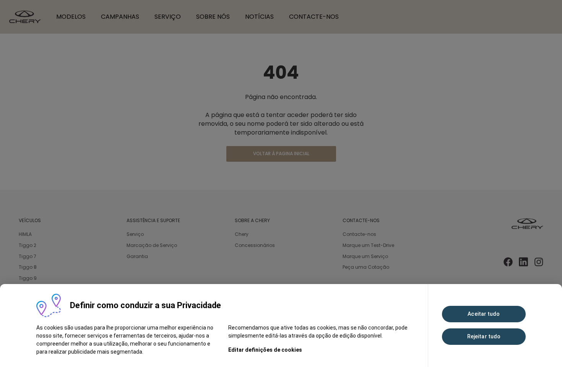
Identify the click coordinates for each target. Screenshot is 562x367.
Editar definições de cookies (265, 350)
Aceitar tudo (484, 314)
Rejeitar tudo (483, 336)
